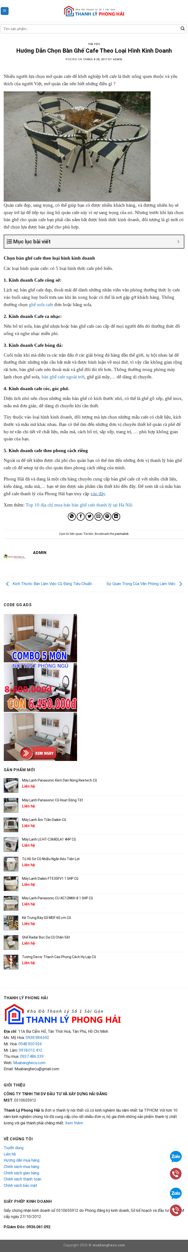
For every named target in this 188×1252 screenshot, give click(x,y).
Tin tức (94, 44)
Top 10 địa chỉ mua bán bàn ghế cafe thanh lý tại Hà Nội (79, 504)
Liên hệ (10, 1154)
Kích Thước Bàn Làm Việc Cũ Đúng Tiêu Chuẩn (52, 584)
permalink (122, 534)
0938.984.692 (37, 1037)
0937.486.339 (32, 1056)
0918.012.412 (30, 1050)
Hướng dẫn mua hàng (21, 1160)
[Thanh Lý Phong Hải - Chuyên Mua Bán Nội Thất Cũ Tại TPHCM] (94, 11)
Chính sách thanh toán (22, 1179)
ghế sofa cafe (41, 304)
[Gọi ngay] (176, 1173)
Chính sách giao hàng (21, 1173)
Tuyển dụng (14, 1147)
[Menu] (5, 11)
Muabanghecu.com (29, 1062)
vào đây (98, 493)
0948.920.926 (30, 1044)
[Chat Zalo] (176, 1156)
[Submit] (182, 29)
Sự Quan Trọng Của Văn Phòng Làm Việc (141, 584)
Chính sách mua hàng (21, 1166)
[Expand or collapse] (178, 242)
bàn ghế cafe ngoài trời (63, 376)
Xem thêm (74, 1123)
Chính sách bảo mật (20, 1185)
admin (117, 59)
